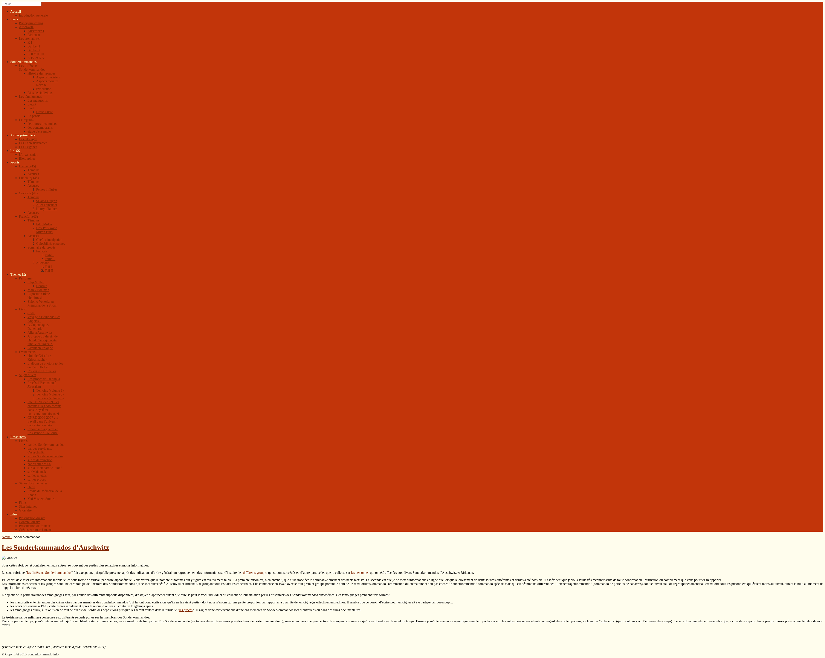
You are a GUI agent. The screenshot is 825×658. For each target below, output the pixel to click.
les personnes (360, 572)
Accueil (7, 537)
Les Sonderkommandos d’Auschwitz (55, 547)
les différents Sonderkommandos (49, 572)
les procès (185, 610)
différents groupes (255, 572)
